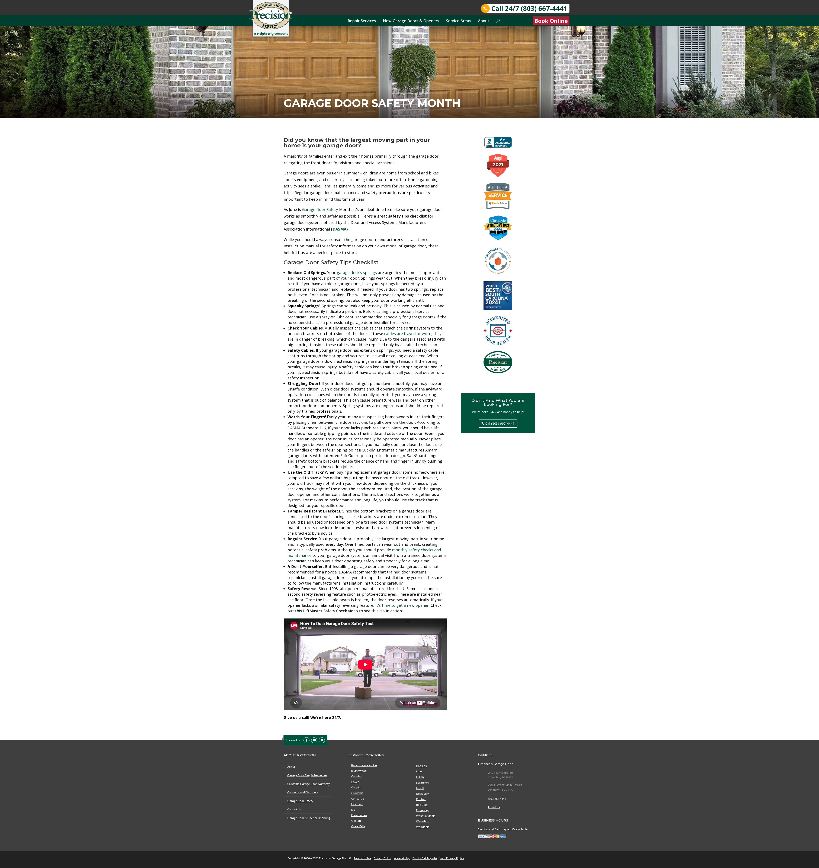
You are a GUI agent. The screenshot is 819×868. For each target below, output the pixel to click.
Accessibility (402, 858)
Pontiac (421, 799)
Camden (356, 776)
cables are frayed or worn (407, 333)
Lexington (422, 782)
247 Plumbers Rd (500, 772)
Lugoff (420, 788)
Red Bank (422, 805)
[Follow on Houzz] (322, 740)
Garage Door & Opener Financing (308, 818)
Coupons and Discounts (302, 792)
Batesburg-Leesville (364, 765)
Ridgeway (422, 810)
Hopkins (421, 766)
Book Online (551, 21)
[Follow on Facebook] (306, 740)
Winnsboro (423, 821)
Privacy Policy (382, 858)
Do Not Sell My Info (424, 858)
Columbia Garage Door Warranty (308, 784)
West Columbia (426, 816)
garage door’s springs (357, 272)
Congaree (357, 798)
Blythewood (359, 771)
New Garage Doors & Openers (411, 20)
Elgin (354, 809)
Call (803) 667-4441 (500, 423)
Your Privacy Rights (452, 858)
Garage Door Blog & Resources (307, 775)
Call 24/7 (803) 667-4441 (529, 8)
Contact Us (294, 809)
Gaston (356, 821)
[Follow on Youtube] (314, 740)
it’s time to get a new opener (402, 605)
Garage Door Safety (320, 209)
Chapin (355, 787)
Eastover (357, 804)
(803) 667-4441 (497, 799)
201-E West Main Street (505, 785)
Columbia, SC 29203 (500, 777)
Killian (420, 777)
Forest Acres (359, 815)
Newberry (422, 793)
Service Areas (458, 20)
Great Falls (358, 826)
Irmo (419, 771)
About (483, 20)
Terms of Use (362, 858)
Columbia (357, 793)
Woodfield (423, 827)
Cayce (355, 782)
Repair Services (362, 20)
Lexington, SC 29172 (500, 789)
